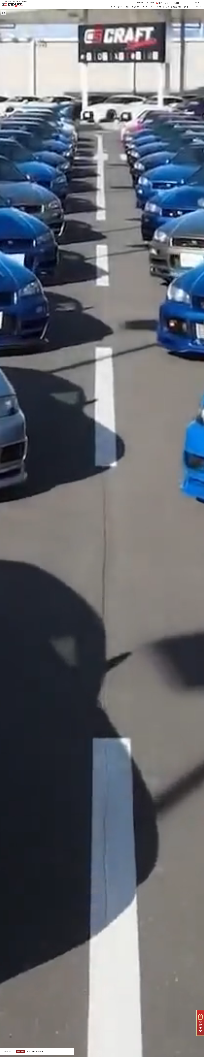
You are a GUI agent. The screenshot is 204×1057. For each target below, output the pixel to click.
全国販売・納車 (176, 7)
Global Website (196, 7)
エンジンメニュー (149, 7)
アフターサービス (163, 7)
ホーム (113, 7)
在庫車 (120, 7)
